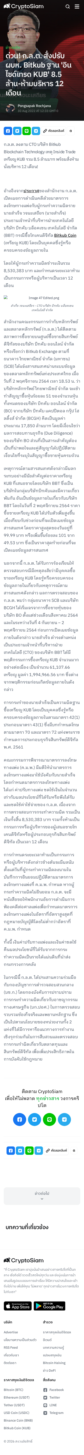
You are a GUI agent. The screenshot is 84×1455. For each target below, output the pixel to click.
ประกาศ (31, 191)
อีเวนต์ (47, 1340)
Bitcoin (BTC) (13, 1389)
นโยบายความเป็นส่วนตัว (20, 1340)
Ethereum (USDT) (17, 1397)
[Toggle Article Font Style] (71, 130)
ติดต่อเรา (10, 1363)
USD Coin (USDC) (16, 1412)
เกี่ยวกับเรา (11, 1355)
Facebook (56, 1389)
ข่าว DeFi (49, 1370)
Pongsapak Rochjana (34, 106)
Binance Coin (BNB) (18, 1420)
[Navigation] (77, 6)
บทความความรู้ (53, 1347)
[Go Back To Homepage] (23, 6)
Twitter (54, 1397)
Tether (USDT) (14, 1405)
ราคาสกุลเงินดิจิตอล (57, 1332)
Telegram (56, 1412)
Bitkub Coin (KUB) (17, 1428)
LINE (53, 1405)
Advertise (11, 1332)
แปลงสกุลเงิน (52, 1355)
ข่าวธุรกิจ (13, 48)
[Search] (67, 6)
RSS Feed (11, 1347)
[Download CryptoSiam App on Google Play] (49, 1306)
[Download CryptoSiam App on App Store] (18, 1306)
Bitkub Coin (65, 235)
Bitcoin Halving (54, 1363)
